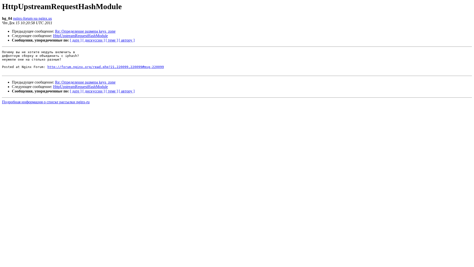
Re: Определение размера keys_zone (85, 31)
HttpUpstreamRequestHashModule (80, 36)
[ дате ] (75, 40)
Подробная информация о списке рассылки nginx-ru (46, 102)
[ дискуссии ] (93, 40)
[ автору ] (127, 40)
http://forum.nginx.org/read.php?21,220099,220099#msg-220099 (105, 67)
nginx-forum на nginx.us (32, 18)
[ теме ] (112, 40)
